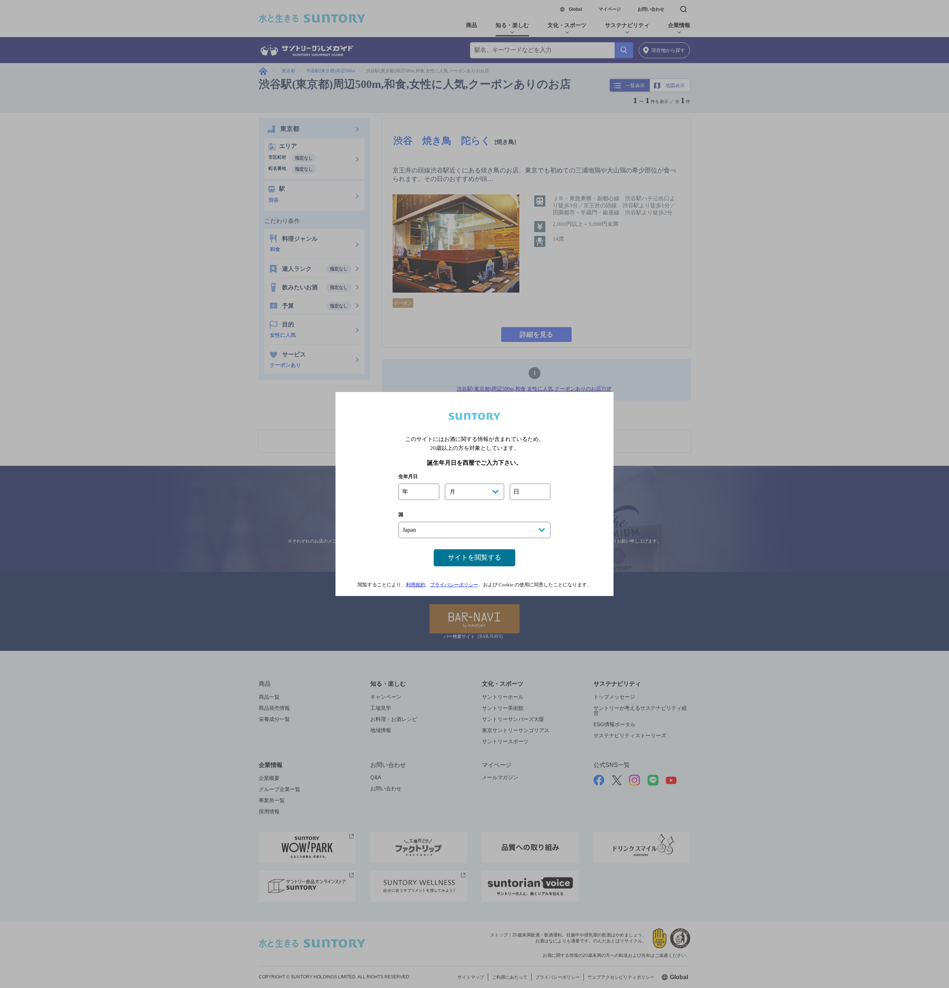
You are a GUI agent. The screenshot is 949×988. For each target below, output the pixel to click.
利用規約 (415, 584)
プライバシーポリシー (454, 584)
